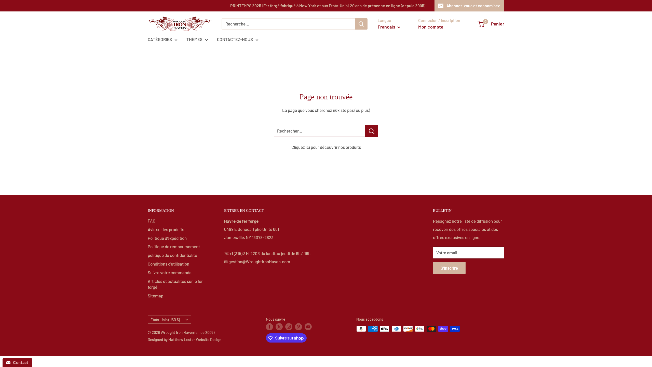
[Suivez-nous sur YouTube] (308, 326)
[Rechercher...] (371, 131)
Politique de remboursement (174, 246)
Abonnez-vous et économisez (473, 5)
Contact (19, 362)
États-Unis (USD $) (165, 320)
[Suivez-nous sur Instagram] (288, 326)
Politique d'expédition (167, 238)
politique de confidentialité (172, 255)
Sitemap (155, 295)
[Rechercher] (361, 24)
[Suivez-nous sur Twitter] (279, 326)
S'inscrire (449, 267)
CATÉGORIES (160, 39)
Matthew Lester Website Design (194, 339)
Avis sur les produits (166, 229)
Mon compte (430, 27)
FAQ (151, 220)
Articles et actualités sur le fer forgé (175, 284)
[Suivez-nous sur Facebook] (269, 326)
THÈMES (194, 39)
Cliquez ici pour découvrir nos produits (326, 147)
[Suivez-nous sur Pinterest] (298, 326)
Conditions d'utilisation (168, 263)
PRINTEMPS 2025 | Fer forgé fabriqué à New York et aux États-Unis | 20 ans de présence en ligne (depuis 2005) (327, 5)
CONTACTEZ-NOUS (235, 39)
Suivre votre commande (170, 272)
